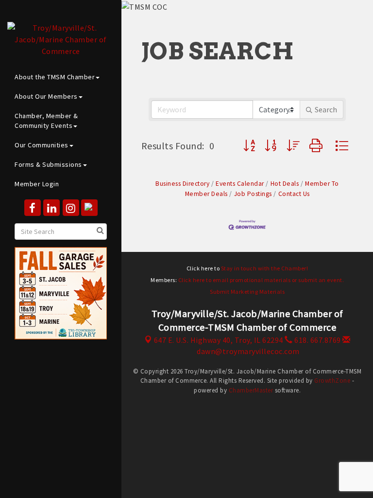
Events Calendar (240, 183)
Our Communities (41, 145)
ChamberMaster (251, 390)
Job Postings (253, 194)
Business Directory (182, 183)
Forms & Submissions (48, 164)
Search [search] (326, 109)
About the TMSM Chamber (55, 76)
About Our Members (46, 96)
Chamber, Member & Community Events (46, 120)
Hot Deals (285, 183)
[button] (249, 146)
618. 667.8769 (317, 340)
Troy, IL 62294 (218, 340)
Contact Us (294, 194)
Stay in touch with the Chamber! (264, 268)
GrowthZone (332, 380)
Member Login (37, 183)
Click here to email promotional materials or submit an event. (261, 280)
